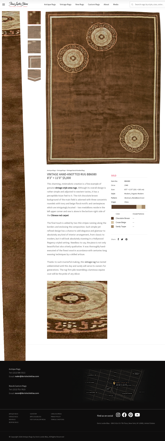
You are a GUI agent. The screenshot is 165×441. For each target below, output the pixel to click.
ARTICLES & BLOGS (35, 417)
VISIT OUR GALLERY (35, 419)
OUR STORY (33, 414)
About (106, 4)
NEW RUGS (12, 419)
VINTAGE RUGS (13, 417)
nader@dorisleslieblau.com (27, 376)
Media (115, 4)
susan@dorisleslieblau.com (27, 393)
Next (160, 85)
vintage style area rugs (66, 187)
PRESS (59, 414)
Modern (127, 193)
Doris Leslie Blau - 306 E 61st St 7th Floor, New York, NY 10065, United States (126, 423)
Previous (4, 85)
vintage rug (90, 261)
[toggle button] (3, 4)
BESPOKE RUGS (13, 422)
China (126, 202)
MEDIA (44, 419)
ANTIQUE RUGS (13, 414)
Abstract (127, 198)
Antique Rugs (50, 4)
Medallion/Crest (138, 198)
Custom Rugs (94, 4)
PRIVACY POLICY (56, 417)
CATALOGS (54, 414)
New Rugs (79, 4)
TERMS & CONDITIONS (57, 419)
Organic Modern (137, 193)
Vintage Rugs (65, 4)
